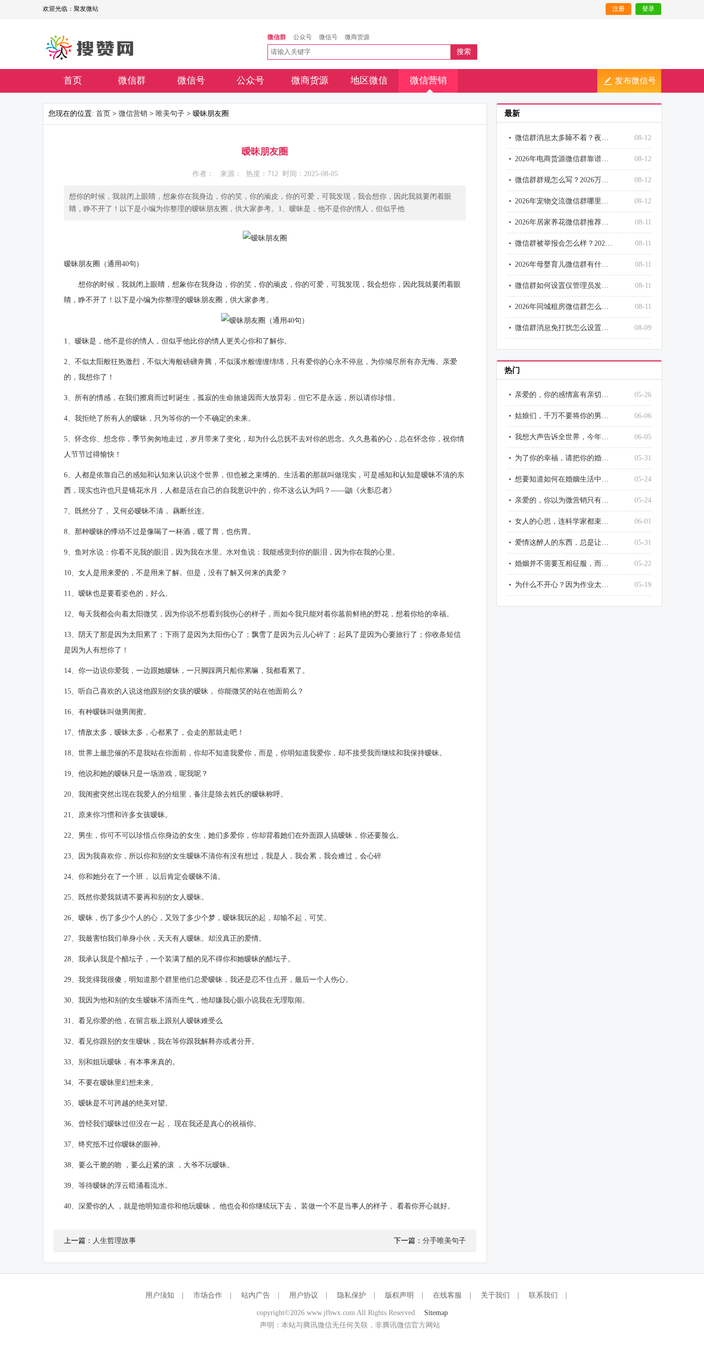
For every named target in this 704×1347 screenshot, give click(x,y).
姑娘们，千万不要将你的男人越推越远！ (580, 416)
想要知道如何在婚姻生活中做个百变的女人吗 (587, 479)
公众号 (250, 80)
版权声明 (399, 1295)
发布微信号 (635, 80)
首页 (72, 80)
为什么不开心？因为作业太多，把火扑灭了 (583, 585)
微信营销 (428, 80)
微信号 (191, 80)
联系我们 (543, 1295)
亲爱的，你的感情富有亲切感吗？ (569, 395)
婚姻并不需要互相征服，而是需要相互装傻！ (587, 563)
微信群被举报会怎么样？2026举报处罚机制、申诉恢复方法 (608, 243)
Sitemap (436, 1313)
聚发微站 (90, 48)
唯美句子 (170, 113)
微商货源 (309, 80)
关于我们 (495, 1295)
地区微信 (369, 80)
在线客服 (447, 1295)
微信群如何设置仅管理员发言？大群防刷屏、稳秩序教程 (605, 285)
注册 (618, 8)
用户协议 (303, 1295)
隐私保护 (351, 1295)
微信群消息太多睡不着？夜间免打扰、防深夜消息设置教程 (608, 138)
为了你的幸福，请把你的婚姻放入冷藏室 (580, 458)
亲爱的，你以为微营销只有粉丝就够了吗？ (583, 500)
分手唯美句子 (444, 1241)
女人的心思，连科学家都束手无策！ (572, 521)
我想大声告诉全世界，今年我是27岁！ (576, 437)
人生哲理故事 (114, 1241)
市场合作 (207, 1295)
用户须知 (159, 1295)
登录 (648, 8)
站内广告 (255, 1295)
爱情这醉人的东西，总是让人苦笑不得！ (580, 542)
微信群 (132, 80)
